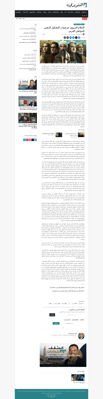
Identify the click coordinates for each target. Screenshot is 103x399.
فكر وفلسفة (77, 12)
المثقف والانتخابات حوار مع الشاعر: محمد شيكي (63, 355)
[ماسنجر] (70, 37)
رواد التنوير (39, 12)
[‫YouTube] (30, 140)
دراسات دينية (70, 12)
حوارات (44, 12)
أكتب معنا (26, 12)
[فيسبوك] (79, 37)
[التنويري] (76, 5)
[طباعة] (65, 37)
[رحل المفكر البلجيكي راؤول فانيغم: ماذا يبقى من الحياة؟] (81, 135)
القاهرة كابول (74, 319)
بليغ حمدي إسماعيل (79, 34)
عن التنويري (18, 12)
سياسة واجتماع (56, 12)
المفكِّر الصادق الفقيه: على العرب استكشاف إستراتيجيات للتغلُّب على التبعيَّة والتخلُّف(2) (28, 126)
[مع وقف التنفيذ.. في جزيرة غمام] (78, 377)
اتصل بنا (12, 12)
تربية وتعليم (84, 12)
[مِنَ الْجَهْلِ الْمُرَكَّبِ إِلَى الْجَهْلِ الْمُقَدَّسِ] (59, 135)
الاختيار (81, 319)
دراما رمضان (66, 319)
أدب (65, 12)
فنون (62, 12)
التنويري (82, 24)
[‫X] (76, 37)
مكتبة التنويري (32, 12)
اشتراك (52, 314)
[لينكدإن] (73, 37)
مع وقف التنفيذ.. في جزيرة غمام (79, 382)
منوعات (49, 12)
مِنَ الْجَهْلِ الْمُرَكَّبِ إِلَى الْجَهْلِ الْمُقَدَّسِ (48, 133)
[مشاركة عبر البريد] (67, 37)
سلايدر (79, 24)
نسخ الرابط (56, 323)
